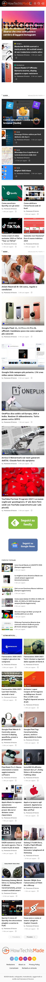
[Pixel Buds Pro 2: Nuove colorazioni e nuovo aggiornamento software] (12, 757)
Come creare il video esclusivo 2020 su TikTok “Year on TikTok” (12, 238)
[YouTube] (30, 959)
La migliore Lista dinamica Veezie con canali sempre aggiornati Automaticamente (29, 578)
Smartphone (20, 65)
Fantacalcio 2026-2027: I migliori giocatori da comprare (12, 659)
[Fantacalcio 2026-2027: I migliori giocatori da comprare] (12, 646)
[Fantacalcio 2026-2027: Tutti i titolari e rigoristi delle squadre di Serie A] (34, 646)
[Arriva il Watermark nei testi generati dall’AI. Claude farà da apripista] (23, 440)
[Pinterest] (21, 959)
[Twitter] (16, 959)
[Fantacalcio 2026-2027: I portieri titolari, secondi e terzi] (12, 679)
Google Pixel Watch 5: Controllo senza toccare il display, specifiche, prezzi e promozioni (11, 734)
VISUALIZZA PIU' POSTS (35, 95)
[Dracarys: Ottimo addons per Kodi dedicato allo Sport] (7, 137)
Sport (6, 653)
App (5, 914)
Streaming (7, 839)
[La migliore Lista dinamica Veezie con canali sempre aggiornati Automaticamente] (7, 579)
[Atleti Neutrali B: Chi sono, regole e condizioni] (23, 269)
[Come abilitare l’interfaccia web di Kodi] (34, 193)
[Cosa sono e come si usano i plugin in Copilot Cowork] (34, 908)
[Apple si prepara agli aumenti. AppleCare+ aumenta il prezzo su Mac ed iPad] (34, 792)
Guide (7, 117)
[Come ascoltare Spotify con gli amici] (12, 193)
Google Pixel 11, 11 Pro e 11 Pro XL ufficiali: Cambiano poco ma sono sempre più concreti (22, 331)
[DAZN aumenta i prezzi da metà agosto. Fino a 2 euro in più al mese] (12, 832)
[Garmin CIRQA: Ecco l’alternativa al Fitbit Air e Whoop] (34, 870)
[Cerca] (38, 3)
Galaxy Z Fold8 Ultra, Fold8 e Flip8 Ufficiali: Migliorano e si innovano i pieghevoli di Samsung (34, 848)
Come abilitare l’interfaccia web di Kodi (32, 205)
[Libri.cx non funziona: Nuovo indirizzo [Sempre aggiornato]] (7, 591)
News (7, 22)
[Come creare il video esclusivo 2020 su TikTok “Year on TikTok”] (12, 225)
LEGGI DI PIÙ (36, 39)
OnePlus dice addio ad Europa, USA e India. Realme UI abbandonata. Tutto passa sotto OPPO (20, 416)
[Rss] (34, 959)
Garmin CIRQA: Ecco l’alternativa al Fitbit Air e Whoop (33, 882)
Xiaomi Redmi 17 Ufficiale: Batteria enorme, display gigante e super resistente (26, 71)
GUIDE (5, 95)
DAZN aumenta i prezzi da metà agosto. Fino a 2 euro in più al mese (12, 845)
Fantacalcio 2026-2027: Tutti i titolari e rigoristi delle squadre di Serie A (34, 659)
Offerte (28, 685)
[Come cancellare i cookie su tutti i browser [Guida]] (23, 113)
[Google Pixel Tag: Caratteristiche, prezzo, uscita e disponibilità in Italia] (34, 719)
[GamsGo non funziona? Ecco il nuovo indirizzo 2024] (34, 225)
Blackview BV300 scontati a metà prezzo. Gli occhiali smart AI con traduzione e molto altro (28, 49)
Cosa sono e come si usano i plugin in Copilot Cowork (32, 920)
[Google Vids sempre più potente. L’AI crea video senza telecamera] (23, 355)
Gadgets (19, 43)
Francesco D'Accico (9, 39)
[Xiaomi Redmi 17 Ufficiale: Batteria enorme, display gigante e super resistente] (7, 72)
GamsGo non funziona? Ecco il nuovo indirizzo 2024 (34, 238)
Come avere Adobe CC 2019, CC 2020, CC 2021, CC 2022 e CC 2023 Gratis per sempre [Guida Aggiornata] (29, 601)
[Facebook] (12, 959)
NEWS (5, 252)
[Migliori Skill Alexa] (7, 172)
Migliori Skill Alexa (23, 170)
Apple (6, 798)
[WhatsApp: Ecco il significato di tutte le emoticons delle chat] (7, 155)
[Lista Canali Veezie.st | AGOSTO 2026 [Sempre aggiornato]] (7, 567)
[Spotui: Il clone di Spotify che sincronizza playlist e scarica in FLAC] (12, 908)
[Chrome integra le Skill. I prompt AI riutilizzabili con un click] (7, 614)
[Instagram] (25, 959)
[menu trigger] (42, 3)
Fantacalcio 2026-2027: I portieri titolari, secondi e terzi (12, 691)
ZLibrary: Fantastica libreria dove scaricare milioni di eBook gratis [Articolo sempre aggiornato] (27, 624)
